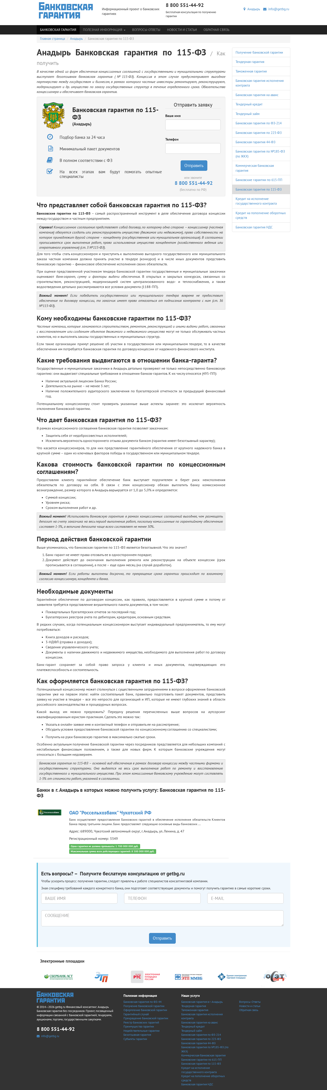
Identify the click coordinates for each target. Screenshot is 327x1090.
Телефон (172, 139)
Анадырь (253, 9)
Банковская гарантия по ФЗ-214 (259, 123)
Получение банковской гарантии (259, 52)
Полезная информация (103, 30)
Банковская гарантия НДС (254, 227)
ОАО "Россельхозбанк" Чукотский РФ (110, 812)
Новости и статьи (182, 30)
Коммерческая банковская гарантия (203, 1055)
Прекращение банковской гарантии (145, 1018)
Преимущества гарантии (138, 1026)
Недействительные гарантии (141, 1031)
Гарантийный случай (136, 1014)
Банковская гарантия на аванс (257, 95)
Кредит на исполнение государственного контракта (199, 1070)
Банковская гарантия (58, 30)
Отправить (194, 165)
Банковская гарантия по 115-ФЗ (259, 189)
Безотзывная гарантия (137, 1035)
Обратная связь (216, 30)
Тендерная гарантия (250, 62)
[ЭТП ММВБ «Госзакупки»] (188, 976)
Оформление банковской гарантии (145, 1010)
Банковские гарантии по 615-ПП (259, 180)
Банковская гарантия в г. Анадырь (202, 1002)
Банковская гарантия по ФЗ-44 (142, 1002)
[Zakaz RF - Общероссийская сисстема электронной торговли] (275, 976)
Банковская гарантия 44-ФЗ (255, 142)
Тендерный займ (248, 114)
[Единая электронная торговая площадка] (232, 976)
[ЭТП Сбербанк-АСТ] (58, 976)
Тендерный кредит (249, 104)
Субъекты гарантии (135, 1039)
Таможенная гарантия (251, 71)
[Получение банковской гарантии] (66, 10)
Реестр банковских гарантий (141, 1022)
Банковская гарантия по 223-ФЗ (259, 133)
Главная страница (52, 38)
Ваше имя (173, 115)
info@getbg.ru (277, 9)
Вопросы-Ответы (146, 30)
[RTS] (145, 976)
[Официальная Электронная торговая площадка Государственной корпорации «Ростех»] (101, 976)
